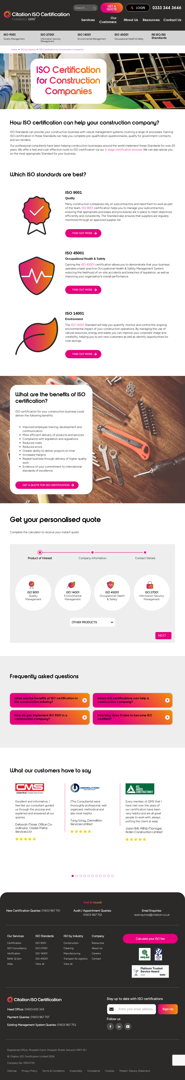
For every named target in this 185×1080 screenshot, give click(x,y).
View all (39, 963)
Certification (14, 943)
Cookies (109, 1070)
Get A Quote (112, 8)
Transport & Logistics (76, 958)
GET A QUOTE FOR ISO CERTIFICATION (46, 485)
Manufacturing (72, 953)
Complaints (93, 1070)
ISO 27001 (51, 38)
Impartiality (76, 1070)
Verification (13, 953)
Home (14, 49)
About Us (131, 20)
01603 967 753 (66, 1025)
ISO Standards (44, 936)
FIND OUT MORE (82, 233)
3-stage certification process (123, 149)
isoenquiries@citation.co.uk (151, 914)
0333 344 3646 (166, 8)
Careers (96, 953)
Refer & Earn (14, 958)
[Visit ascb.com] (158, 954)
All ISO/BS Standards (159, 36)
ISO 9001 (14, 37)
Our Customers (108, 20)
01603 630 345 (34, 1009)
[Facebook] (110, 1027)
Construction (71, 943)
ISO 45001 (129, 37)
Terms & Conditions (53, 1070)
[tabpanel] (37, 812)
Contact (96, 958)
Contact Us (172, 20)
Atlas (10, 963)
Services (88, 20)
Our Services (15, 936)
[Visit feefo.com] (150, 972)
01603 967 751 (51, 910)
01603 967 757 (40, 1017)
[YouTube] (127, 1026)
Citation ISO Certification (37, 15)
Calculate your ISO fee (150, 938)
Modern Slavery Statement (134, 1070)
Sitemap (12, 1070)
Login (140, 7)
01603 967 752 (92, 914)
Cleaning (69, 948)
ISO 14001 (92, 37)
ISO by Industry (28, 49)
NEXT (162, 635)
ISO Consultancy (17, 948)
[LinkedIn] (119, 1027)
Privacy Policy (29, 1070)
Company (98, 936)
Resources (151, 20)
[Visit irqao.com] (145, 954)
